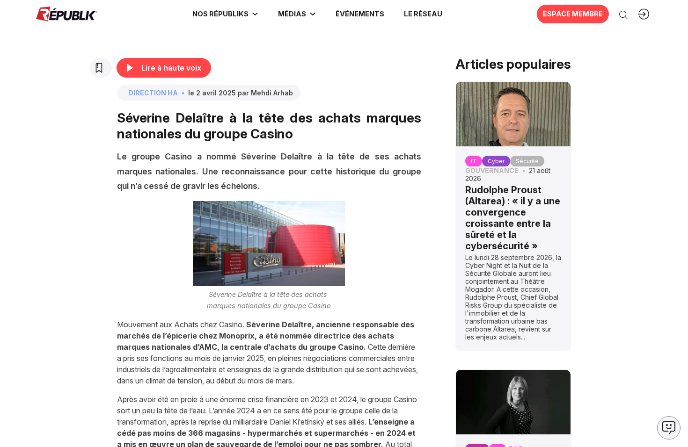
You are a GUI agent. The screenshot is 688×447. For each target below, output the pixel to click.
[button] (359, 14)
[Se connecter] (643, 14)
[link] (225, 14)
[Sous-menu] (255, 14)
